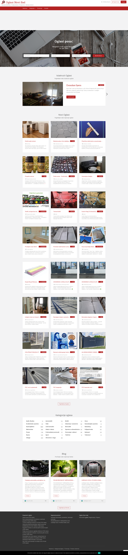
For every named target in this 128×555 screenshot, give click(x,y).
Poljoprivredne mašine (31, 214)
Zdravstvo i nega (54, 438)
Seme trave (25, 517)
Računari (93, 432)
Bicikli (56, 214)
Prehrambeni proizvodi (54, 432)
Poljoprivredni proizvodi (31, 179)
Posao (34, 432)
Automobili (54, 421)
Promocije (39, 8)
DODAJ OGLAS (106, 2)
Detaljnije (28, 495)
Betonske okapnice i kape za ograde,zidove (94, 317)
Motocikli (73, 426)
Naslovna (25, 8)
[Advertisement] (64, 20)
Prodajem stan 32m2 (31, 246)
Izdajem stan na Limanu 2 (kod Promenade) (37, 317)
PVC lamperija (57, 387)
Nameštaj (28, 143)
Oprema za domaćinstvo (73, 429)
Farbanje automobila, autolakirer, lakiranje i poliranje (40, 480)
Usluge (34, 438)
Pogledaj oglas (70, 97)
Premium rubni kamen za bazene (62, 246)
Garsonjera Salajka (87, 176)
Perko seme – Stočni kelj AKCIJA (62, 176)
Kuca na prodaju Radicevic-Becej (91, 246)
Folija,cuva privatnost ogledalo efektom (32, 531)
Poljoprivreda (93, 429)
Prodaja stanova (30, 249)
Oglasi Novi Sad (15, 2)
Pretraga (99, 55)
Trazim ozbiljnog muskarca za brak (31, 522)
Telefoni (73, 435)
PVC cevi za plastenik (31, 387)
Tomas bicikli (57, 211)
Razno (34, 435)
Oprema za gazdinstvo (31, 390)
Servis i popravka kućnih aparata (61, 354)
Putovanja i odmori (73, 432)
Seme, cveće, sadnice (59, 179)
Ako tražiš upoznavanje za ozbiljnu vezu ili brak (34, 541)
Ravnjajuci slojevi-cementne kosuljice (63, 317)
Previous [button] (21, 94)
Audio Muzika (34, 421)
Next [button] (106, 94)
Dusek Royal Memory (31, 282)
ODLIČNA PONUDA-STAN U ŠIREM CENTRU (38, 352)
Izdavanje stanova (86, 179)
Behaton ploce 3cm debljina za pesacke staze (66, 141)
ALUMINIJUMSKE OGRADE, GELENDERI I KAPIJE (96, 352)
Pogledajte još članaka (64, 507)
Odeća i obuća (54, 429)
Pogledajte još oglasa (64, 404)
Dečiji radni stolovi (30, 141)
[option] (64, 94)
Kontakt (46, 8)
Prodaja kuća (85, 249)
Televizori (93, 435)
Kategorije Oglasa (59, 548)
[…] (44, 183)
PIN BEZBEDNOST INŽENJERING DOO (65, 480)
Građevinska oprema (59, 143)
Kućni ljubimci (34, 426)
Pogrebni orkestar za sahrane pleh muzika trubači (35, 527)
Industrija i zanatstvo (87, 143)
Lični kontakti (54, 426)
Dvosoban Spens (73, 85)
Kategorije (31, 8)
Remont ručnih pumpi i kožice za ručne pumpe (66, 352)
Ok (99, 552)
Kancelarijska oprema (93, 424)
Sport (54, 435)
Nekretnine (34, 429)
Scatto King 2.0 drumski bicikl (90, 211)
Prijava (123, 2)
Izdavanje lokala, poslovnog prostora (62, 284)
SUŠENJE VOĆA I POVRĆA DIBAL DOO (93, 480)
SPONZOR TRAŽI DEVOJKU (29, 539)
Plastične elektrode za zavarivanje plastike (94, 141)
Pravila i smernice (74, 548)
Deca (93, 421)
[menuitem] (105, 2)
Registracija (116, 2)
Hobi (54, 424)
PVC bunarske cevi (87, 387)
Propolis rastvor (29, 176)
